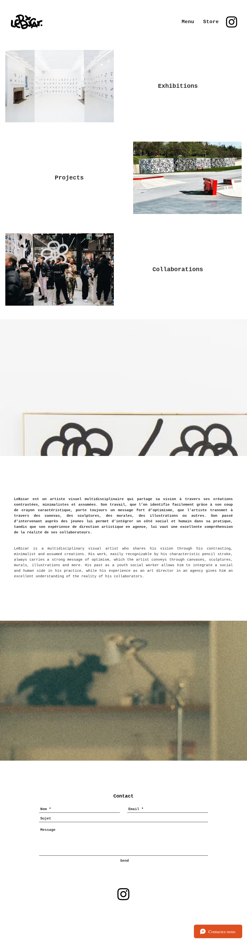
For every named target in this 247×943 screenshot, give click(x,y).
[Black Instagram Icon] (231, 21)
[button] (188, 21)
